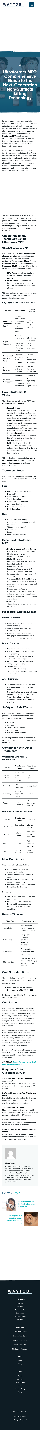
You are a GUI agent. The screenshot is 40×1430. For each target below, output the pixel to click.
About (20, 1376)
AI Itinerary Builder (20, 1332)
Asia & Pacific (20, 1310)
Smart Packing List (20, 1340)
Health (20, 65)
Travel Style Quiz (20, 1345)
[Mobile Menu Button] (31, 4)
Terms (20, 1392)
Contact (20, 1379)
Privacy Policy (20, 1389)
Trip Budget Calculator (20, 1349)
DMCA (20, 1386)
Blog (20, 1364)
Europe (20, 1303)
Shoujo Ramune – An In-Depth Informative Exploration (19, 1063)
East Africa (20, 1313)
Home (20, 1361)
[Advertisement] (20, 30)
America (20, 1307)
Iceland (20, 1320)
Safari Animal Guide (20, 1336)
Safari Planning (20, 1316)
